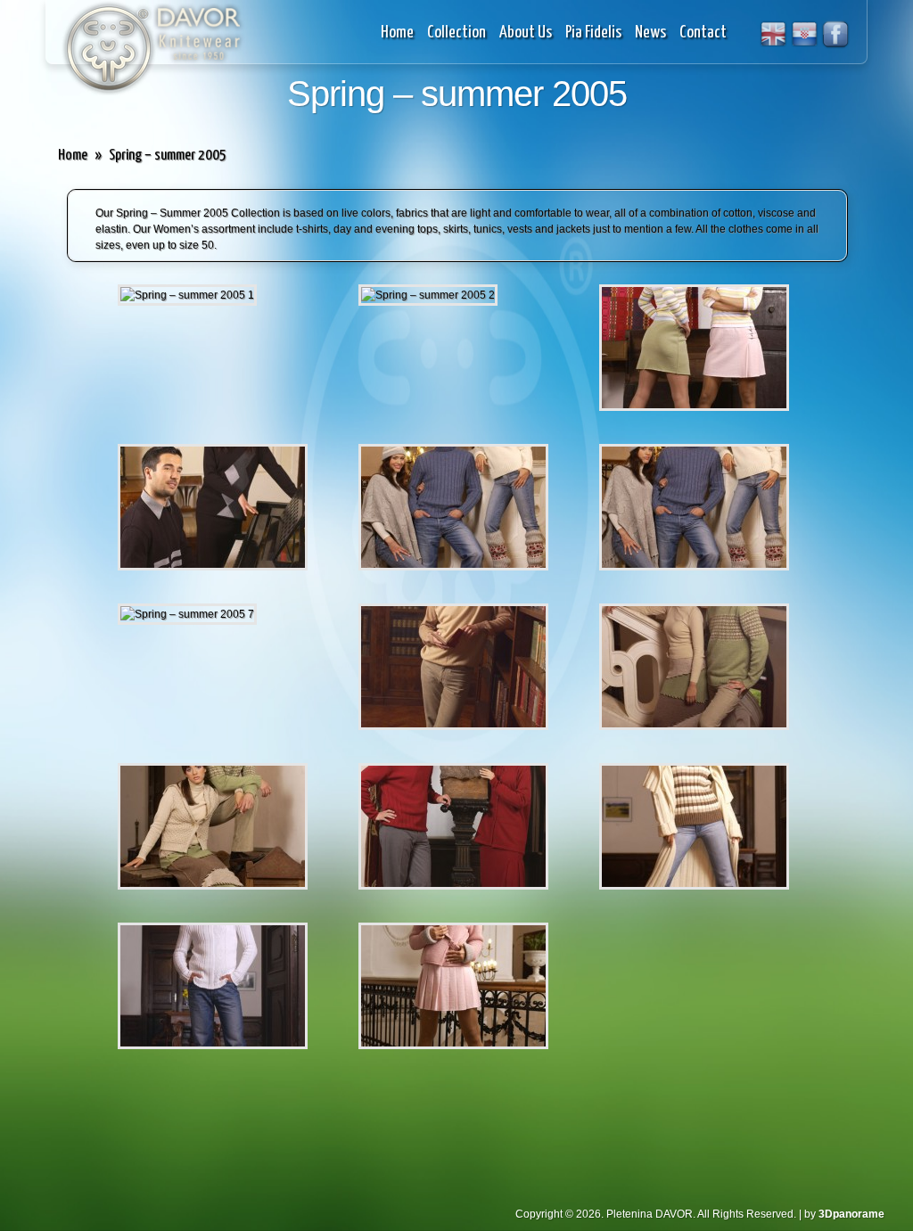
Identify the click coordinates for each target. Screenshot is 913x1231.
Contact (703, 33)
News (650, 33)
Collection (456, 33)
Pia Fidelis (593, 33)
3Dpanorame (851, 1214)
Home (397, 33)
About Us (525, 33)
